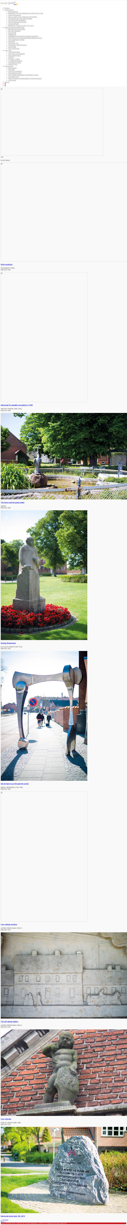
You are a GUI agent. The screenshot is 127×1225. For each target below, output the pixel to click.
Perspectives (8, 66)
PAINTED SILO (12, 64)
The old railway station (9, 1022)
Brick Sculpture (13, 12)
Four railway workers (9, 924)
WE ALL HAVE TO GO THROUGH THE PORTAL (22, 17)
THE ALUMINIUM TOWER (16, 40)
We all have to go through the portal (15, 784)
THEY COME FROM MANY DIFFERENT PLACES (23, 75)
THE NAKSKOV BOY (14, 63)
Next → (3, 1221)
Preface (7, 8)
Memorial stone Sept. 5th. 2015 (13, 1216)
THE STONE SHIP (13, 48)
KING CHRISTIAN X (14, 56)
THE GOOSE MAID (14, 52)
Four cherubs (6, 1119)
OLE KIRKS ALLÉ (13, 77)
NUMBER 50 (12, 34)
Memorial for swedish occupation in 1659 (17, 405)
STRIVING (11, 70)
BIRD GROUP (12, 68)
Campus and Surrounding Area (14, 27)
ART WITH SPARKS (14, 31)
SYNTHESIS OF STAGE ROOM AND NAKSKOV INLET (25, 38)
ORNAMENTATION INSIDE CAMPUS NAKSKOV (23, 36)
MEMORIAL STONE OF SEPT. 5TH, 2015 (21, 26)
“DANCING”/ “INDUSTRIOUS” (17, 45)
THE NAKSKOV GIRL (14, 73)
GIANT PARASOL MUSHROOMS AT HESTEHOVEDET (25, 78)
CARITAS (11, 57)
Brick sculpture (6, 265)
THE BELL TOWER (14, 59)
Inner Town (8, 50)
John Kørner (12, 80)
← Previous (4, 1220)
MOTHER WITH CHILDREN (16, 29)
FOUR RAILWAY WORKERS (16, 20)
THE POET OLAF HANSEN (16, 54)
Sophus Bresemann (14, 15)
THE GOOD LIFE (13, 43)
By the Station (9, 10)
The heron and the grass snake (12, 503)
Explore (6, 82)
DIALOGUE (11, 41)
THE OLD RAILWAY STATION (17, 22)
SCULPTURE (12, 33)
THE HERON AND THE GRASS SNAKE (20, 19)
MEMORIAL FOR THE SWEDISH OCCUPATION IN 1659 (25, 13)
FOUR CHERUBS (13, 24)
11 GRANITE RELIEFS (15, 61)
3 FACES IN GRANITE (15, 71)
